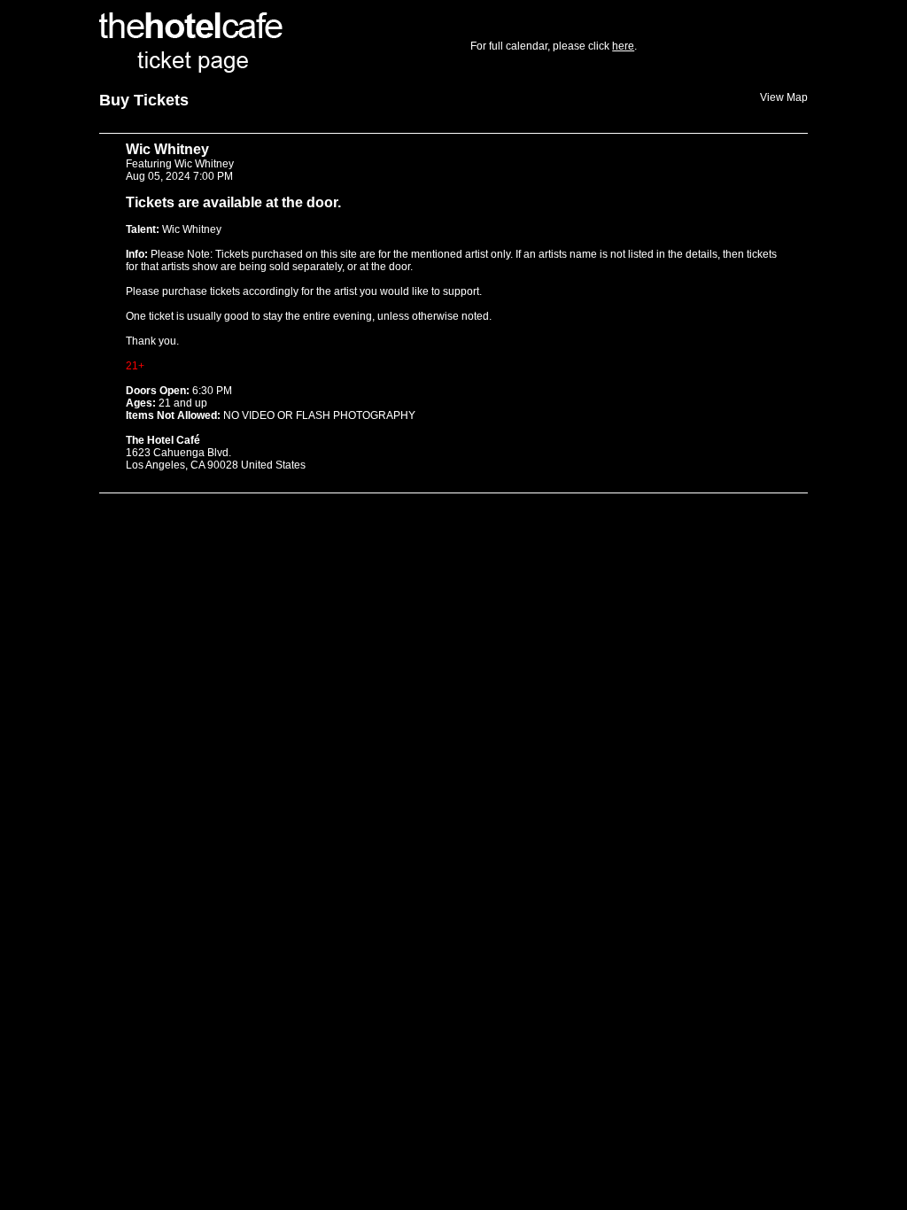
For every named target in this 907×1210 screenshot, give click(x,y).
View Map (784, 97)
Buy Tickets (144, 100)
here (623, 46)
